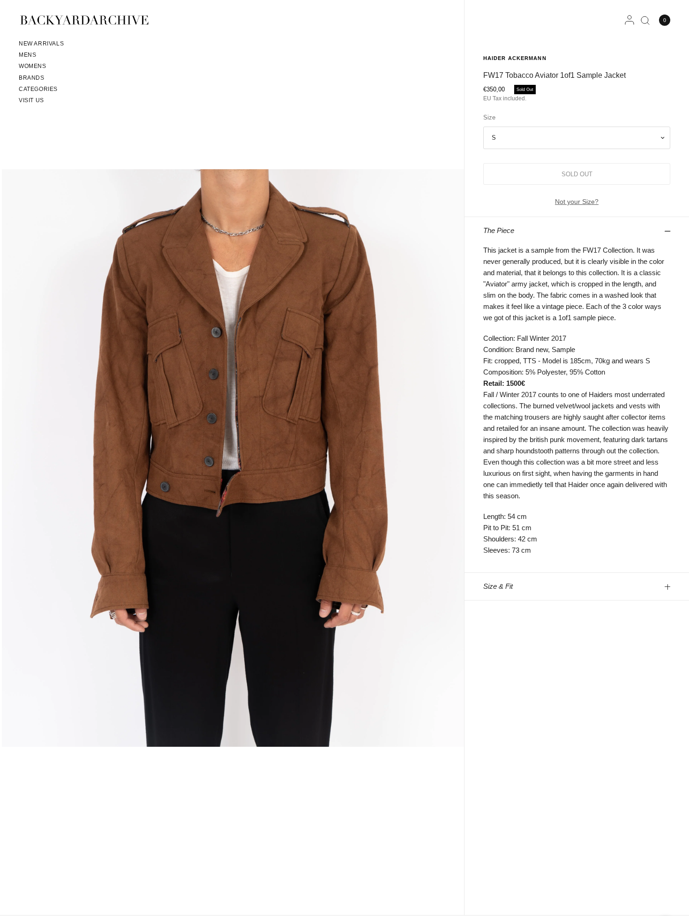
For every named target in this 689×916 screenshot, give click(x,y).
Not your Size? (577, 201)
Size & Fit (498, 586)
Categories (38, 89)
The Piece (498, 230)
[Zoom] (233, 457)
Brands (32, 78)
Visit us (31, 100)
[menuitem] (41, 45)
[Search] (645, 20)
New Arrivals (41, 43)
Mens (27, 55)
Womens (32, 66)
